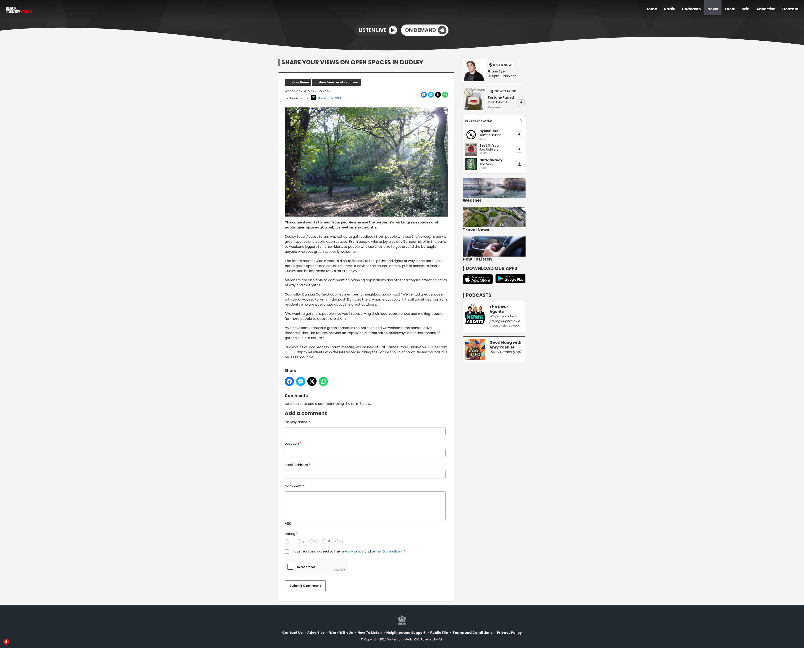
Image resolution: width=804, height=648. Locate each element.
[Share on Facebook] (424, 95)
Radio (669, 9)
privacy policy (352, 551)
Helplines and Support (406, 632)
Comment (294, 486)
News (712, 9)
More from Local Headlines (338, 82)
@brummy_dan (329, 98)
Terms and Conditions (472, 632)
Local (730, 9)
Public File (439, 632)
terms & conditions (387, 551)
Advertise (766, 9)
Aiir (441, 639)
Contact (790, 9)
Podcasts (691, 9)
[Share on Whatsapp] (445, 95)
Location (293, 443)
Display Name (297, 422)
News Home (300, 82)
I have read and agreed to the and (348, 551)
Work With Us (341, 632)
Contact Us (292, 632)
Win (746, 9)
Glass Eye (496, 71)
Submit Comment (305, 585)
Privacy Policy (509, 632)
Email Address (298, 464)
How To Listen (369, 632)
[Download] (521, 102)
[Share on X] (438, 95)
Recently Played (478, 121)
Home (651, 9)
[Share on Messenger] (431, 95)
